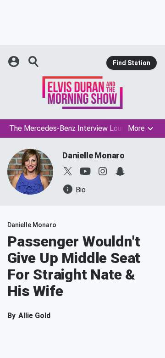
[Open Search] (33, 61)
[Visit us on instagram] (102, 171)
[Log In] (14, 61)
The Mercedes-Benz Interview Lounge (71, 128)
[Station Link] (82, 92)
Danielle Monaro (93, 155)
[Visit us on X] (67, 171)
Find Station (131, 63)
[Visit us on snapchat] (120, 171)
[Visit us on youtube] (85, 171)
